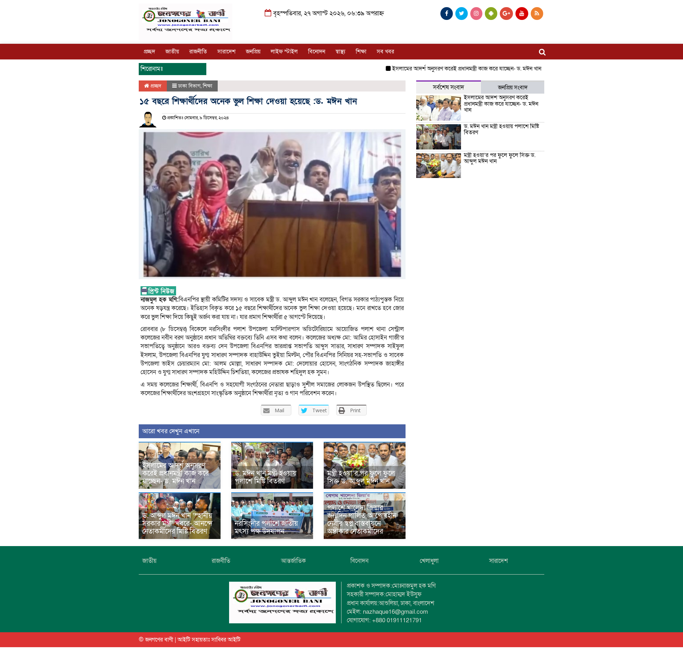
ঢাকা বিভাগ (189, 85)
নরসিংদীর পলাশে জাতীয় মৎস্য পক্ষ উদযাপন (266, 527)
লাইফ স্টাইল (284, 52)
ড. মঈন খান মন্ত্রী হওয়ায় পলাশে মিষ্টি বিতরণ (266, 477)
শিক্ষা (361, 52)
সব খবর (385, 52)
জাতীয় (172, 52)
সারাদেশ (226, 52)
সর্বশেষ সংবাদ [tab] (448, 87)
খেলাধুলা (429, 561)
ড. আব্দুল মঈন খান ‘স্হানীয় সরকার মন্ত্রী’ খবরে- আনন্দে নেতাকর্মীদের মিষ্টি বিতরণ (177, 523)
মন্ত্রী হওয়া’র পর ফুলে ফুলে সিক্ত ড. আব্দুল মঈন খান (361, 477)
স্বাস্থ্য (340, 52)
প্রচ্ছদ (149, 52)
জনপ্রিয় (253, 52)
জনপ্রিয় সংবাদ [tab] (513, 87)
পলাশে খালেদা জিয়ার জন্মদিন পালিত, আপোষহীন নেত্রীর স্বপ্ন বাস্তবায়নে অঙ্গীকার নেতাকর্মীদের (361, 519)
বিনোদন (316, 52)
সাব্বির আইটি (225, 640)
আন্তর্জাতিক (293, 561)
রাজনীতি (198, 52)
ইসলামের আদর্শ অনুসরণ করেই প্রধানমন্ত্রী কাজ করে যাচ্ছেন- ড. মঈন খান (451, 69)
